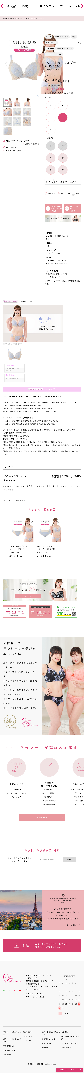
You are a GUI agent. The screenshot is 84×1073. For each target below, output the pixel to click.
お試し (26, 6)
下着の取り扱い (9, 1046)
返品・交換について (49, 1043)
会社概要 (45, 1047)
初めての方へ (27, 1032)
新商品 (11, 6)
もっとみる (42, 817)
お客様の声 (7, 1054)
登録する (70, 860)
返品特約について (48, 1039)
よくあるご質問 (9, 1050)
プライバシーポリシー (69, 1043)
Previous (6, 64)
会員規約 (64, 1032)
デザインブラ (45, 6)
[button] (6, 538)
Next (36, 64)
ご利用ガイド (27, 1036)
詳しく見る (71, 925)
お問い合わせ (66, 1047)
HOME (5, 18)
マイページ (27, 1040)
